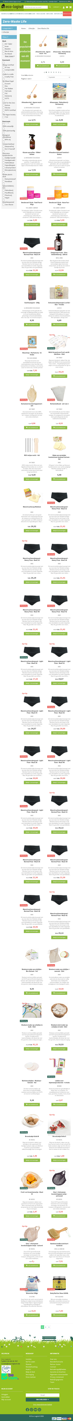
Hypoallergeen (10, 165)
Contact (53, 1367)
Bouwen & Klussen (5, 14)
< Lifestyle (5, 32)
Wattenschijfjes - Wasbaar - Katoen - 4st (32, 1082)
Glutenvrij (8, 96)
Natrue (7, 105)
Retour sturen (55, 1364)
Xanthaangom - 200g (32, 303)
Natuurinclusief (10, 179)
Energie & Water (14, 14)
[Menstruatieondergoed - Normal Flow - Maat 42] (59, 899)
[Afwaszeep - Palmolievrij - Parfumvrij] (62, 41)
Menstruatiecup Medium (32, 507)
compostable (9, 70)
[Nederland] (69, 1)
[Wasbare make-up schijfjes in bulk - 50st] (32, 1010)
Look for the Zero (8, 103)
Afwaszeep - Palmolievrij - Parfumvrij (62, 52)
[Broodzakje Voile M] (32, 1121)
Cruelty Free (9, 77)
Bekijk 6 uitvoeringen (32, 274)
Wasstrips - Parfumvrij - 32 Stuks (32, 354)
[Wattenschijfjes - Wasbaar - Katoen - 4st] (32, 1066)
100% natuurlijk (7, 126)
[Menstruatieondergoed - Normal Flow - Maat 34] (32, 242)
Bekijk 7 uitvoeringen (32, 375)
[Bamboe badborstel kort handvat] (59, 1233)
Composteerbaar (8, 144)
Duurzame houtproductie (7, 154)
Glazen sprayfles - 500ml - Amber (32, 153)
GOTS (7, 98)
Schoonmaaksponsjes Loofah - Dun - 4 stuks (59, 304)
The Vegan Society (8, 115)
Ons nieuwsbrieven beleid (42, 1405)
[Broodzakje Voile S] (59, 1124)
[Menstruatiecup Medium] (32, 495)
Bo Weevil (8, 54)
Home (23, 28)
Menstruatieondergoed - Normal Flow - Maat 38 (59, 861)
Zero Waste (9, 205)
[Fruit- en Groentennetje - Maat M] (32, 1179)
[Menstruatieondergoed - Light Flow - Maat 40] (59, 750)
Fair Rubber (9, 88)
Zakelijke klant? (53, 1)
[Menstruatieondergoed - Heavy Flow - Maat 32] (59, 496)
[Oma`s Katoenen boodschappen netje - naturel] (32, 1233)
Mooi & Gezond (40, 14)
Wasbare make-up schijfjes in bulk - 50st (32, 1026)
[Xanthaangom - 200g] (32, 292)
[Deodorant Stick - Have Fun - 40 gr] (59, 192)
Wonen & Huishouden (23, 14)
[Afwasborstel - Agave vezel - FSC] (43, 41)
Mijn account (6, 1400)
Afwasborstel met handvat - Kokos (59, 153)
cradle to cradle (7, 74)
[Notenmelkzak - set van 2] (59, 393)
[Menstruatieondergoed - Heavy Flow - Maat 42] (59, 599)
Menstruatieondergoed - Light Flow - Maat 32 (59, 662)
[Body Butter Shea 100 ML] (59, 1283)
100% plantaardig (8, 131)
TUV (6, 117)
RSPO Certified (10, 110)
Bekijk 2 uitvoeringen (32, 124)
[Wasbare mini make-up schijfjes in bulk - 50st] (59, 1010)
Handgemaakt (10, 160)
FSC (6, 93)
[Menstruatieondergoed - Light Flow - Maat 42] (32, 800)
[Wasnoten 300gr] (32, 1283)
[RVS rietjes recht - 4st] (32, 445)
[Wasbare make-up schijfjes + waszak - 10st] (59, 955)
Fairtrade (8, 91)
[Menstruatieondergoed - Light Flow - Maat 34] (32, 700)
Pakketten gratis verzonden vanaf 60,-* (37, 1)
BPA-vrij (8, 140)
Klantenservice (63, 1)
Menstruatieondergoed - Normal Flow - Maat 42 (59, 914)
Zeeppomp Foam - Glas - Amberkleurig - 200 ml (59, 254)
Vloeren (28, 1364)
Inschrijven (41, 1399)
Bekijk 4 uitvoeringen (32, 1160)
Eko (6, 86)
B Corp (7, 67)
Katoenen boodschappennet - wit (32, 405)
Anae (6, 46)
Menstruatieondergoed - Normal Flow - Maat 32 (59, 811)
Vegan (7, 198)
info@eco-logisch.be (11, 1364)
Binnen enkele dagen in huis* (13, 1)
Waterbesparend (8, 202)
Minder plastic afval (7, 175)
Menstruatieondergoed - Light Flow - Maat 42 (32, 811)
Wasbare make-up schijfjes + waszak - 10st (59, 970)
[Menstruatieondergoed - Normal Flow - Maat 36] (32, 849)
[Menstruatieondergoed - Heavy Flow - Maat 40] (32, 599)
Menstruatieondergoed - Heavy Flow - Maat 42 (59, 611)
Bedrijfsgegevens (56, 1380)
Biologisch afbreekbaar (6, 136)
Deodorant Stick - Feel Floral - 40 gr (32, 203)
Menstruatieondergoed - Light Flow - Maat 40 (59, 761)
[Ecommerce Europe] (12, 1365)
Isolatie (28, 1359)
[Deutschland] (71, 1)
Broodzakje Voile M (32, 1136)
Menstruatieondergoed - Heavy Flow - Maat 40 (32, 611)
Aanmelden (5, 1397)
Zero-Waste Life (43, 28)
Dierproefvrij (9, 146)
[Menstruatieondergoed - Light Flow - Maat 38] (32, 750)
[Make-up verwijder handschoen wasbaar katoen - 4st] (59, 444)
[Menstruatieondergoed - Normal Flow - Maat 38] (59, 849)
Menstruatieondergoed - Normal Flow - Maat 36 (32, 861)
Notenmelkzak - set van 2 (59, 404)
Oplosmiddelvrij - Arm (8, 187)
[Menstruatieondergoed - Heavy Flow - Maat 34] (32, 548)
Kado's (28, 1369)
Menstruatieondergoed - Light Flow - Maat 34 (32, 712)
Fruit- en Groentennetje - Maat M (32, 1193)
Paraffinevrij (9, 193)
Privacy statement (57, 1377)
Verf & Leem (30, 1362)
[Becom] (12, 1373)
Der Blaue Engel (8, 81)
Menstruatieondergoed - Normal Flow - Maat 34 (32, 254)
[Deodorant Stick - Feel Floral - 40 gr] (32, 192)
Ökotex (7, 108)
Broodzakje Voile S (59, 1136)
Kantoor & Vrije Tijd (58, 14)
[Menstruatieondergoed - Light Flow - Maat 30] (32, 651)
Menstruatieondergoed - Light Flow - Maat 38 (32, 761)
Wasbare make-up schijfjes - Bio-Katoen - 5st (32, 970)
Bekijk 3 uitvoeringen (32, 174)
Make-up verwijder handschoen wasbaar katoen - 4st (59, 457)
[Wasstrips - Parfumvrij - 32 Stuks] (32, 342)
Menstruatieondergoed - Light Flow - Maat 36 (59, 712)
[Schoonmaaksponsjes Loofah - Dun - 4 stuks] (59, 292)
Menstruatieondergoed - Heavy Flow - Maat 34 (32, 559)
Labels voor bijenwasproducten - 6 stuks (59, 1082)
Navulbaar (8, 181)
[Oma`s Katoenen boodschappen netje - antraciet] (59, 1177)
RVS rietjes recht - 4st (32, 455)
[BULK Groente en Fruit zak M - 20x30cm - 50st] (59, 342)
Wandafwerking (31, 1367)
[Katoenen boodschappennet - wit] (32, 393)
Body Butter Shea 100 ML (59, 1293)
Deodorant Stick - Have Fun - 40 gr (59, 203)
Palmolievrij (9, 190)
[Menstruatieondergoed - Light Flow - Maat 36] (59, 700)
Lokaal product (10, 168)
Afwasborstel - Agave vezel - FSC (43, 52)
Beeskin (8, 49)
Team (52, 1382)
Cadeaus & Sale (67, 14)
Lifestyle (31, 28)
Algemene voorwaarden (59, 1374)
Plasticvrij (8, 195)
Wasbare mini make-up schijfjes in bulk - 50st (59, 1026)
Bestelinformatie (56, 1362)
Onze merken (31, 1377)
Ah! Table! (8, 44)
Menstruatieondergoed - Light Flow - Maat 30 (32, 662)
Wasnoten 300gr (32, 1293)
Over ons (53, 1359)
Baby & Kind (49, 14)
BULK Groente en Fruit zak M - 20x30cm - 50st (59, 353)
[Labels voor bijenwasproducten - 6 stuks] (59, 1066)
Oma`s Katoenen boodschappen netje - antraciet (59, 1194)
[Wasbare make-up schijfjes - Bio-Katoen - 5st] (32, 955)
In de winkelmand (43, 66)
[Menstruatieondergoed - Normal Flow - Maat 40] (32, 899)
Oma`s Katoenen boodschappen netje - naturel (32, 1245)
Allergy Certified (8, 65)
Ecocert (7, 84)
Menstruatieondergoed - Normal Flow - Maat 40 (32, 910)
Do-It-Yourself (10, 149)
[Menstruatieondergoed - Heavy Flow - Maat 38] (59, 548)
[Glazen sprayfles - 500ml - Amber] (32, 142)
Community (56, 7)
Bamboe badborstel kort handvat (59, 1245)
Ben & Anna (9, 51)
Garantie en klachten (57, 1372)
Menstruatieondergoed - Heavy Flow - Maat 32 (59, 508)
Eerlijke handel (10, 158)
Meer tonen (9, 56)
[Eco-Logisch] (12, 6)
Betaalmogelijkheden (58, 1369)
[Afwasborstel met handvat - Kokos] (59, 142)
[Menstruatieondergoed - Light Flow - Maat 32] (59, 651)
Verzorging (30, 1374)
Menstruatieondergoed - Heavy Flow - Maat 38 (59, 559)
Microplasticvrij (10, 170)
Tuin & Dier (32, 14)
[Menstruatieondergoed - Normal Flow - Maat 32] (59, 800)
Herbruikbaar (9, 163)
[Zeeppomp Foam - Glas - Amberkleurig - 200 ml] (59, 242)
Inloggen (4, 1394)
